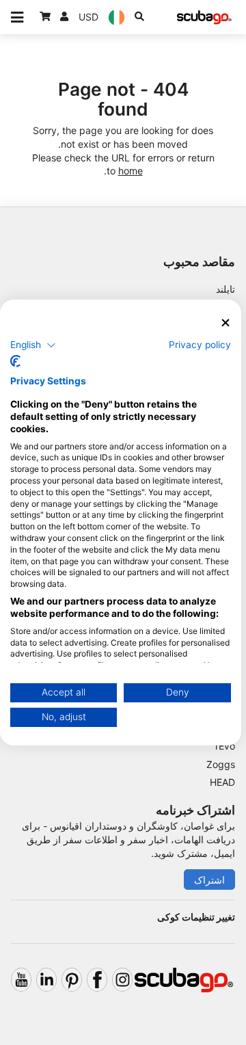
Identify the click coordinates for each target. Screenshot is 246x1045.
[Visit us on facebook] (97, 980)
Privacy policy (200, 344)
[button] (33, 344)
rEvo (225, 746)
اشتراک (209, 880)
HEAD (222, 782)
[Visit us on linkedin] (46, 980)
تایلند (225, 289)
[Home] (204, 17)
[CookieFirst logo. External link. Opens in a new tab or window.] (15, 361)
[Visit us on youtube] (21, 980)
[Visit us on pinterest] (72, 980)
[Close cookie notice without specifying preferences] (225, 323)
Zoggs (220, 764)
